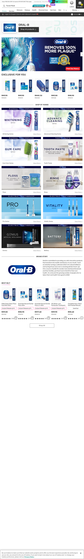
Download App (37, 1)
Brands (74, 10)
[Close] (80, 553)
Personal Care (43, 10)
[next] (66, 10)
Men (59, 10)
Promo (4, 11)
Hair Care (53, 10)
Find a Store (45, 1)
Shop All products (27, 29)
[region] (42, 554)
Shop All (42, 325)
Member (11, 11)
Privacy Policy (29, 557)
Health (34, 10)
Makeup (27, 10)
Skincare (19, 10)
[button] (80, 4)
